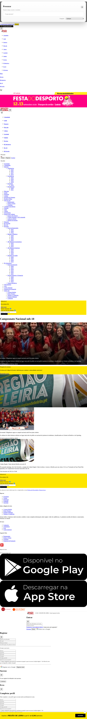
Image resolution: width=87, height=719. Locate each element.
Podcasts (6, 222)
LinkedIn (5, 501)
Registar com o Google (8, 667)
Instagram (6, 499)
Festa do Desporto (12, 264)
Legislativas (10, 176)
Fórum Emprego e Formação (15, 275)
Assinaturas (6, 526)
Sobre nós (6, 290)
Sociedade (7, 163)
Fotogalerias (7, 212)
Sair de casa (7, 200)
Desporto (6, 194)
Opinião (6, 208)
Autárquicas (10, 168)
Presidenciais (10, 186)
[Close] (28, 621)
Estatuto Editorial (12, 297)
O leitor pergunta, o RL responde (16, 217)
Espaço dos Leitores (9, 214)
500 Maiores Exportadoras (14, 241)
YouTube (5, 502)
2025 (12, 170)
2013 (12, 174)
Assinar (9, 24)
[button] (43, 73)
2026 (12, 188)
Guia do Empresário (12, 228)
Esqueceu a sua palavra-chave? (35, 627)
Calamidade (7, 165)
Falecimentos (7, 284)
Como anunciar (8, 287)
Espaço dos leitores (12, 215)
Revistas (6, 226)
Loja (13, 24)
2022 (12, 180)
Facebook (6, 496)
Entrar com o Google (44, 629)
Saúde (5, 193)
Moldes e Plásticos (12, 234)
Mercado (6, 191)
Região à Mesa (8, 199)
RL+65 (6, 225)
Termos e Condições (12, 295)
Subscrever (4, 314)
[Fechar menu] (10, 110)
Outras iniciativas (12, 283)
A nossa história (11, 292)
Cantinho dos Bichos (9, 206)
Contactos (10, 298)
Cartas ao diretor (11, 219)
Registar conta (20, 667)
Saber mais (4, 307)
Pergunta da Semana (9, 197)
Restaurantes (10, 202)
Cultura (6, 196)
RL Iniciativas (8, 263)
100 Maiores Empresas (13, 248)
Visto (5, 209)
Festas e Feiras (11, 203)
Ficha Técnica (11, 294)
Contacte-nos (3, 24)
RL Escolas (7, 223)
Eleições (6, 167)
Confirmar (3, 681)
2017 (12, 173)
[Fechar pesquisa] (82, 7)
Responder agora (4, 373)
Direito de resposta (12, 220)
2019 (12, 182)
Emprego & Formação (10, 289)
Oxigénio (9, 205)
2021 (12, 171)
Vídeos (6, 211)
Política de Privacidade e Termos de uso (36, 490)
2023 (12, 232)
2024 (12, 179)
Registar (8, 158)
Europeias (10, 183)
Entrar (16, 24)
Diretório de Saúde (12, 255)
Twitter (5, 498)
